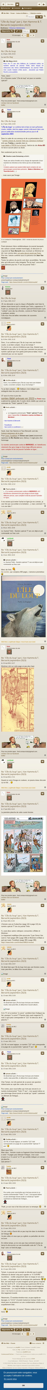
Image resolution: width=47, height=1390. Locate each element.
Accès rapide (4, 5)
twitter (3, 105)
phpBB (18, 1347)
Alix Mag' (9, 57)
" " (22, 141)
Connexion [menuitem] (39, 5)
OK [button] (23, 1385)
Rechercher (6, 8)
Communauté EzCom (7, 1354)
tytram (9, 511)
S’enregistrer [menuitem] (44, 5)
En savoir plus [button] (10, 1379)
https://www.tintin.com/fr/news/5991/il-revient (17, 942)
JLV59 (8, 322)
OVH (33, 1358)
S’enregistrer (28, 8)
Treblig (8, 1024)
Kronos (7, 286)
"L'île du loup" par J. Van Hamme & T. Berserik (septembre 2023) (21, 23)
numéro (6, 572)
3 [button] (30, 35)
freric (8, 39)
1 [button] (25, 35)
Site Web (10, 4)
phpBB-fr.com (27, 1352)
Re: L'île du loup (8, 51)
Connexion (17, 8)
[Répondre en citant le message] (42, 40)
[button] (22, 35)
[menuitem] (45, 16)
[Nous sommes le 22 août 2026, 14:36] (27, 16)
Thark (9, 109)
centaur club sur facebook (10, 103)
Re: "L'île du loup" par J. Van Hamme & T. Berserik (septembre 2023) (20, 335)
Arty (19, 1349)
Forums (17, 5)
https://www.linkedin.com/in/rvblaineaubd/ (23, 282)
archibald (10, 538)
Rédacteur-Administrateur (17, 28)
